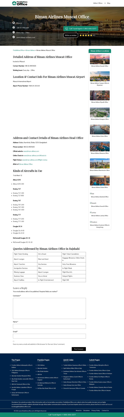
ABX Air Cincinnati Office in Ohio (21, 384)
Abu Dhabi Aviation (42, 371)
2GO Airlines (41, 365)
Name (15, 322)
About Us (79, 410)
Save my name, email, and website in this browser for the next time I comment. (39, 344)
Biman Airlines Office (25, 164)
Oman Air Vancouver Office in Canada (74, 388)
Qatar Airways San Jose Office (72, 385)
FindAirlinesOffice (18, 50)
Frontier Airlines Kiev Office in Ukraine (100, 390)
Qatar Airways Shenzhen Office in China (74, 382)
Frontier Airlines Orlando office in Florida (100, 387)
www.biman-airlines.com (31, 151)
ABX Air (39, 374)
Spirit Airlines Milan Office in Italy (72, 368)
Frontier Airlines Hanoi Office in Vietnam (100, 373)
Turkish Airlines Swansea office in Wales (74, 365)
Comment (17, 296)
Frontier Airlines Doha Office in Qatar (99, 370)
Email (15, 332)
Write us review (71, 35)
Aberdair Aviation (42, 368)
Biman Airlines (30, 50)
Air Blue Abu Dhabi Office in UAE (46, 388)
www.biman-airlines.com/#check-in (35, 156)
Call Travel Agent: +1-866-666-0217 (62, 415)
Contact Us (105, 410)
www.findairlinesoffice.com (26, 411)
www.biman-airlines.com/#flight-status (34, 160)
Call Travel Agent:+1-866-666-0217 (82, 28)
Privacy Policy (96, 410)
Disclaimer (86, 410)
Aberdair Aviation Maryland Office (21, 376)
